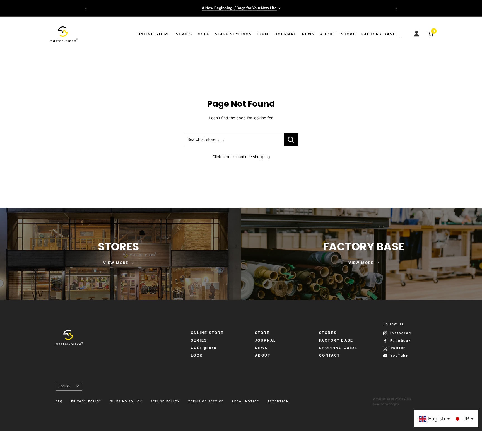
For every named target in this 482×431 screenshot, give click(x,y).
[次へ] (396, 8)
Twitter (398, 348)
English (64, 386)
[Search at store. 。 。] (291, 139)
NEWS (308, 34)
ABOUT (328, 34)
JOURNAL (286, 34)
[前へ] (86, 8)
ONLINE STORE (154, 34)
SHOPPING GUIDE (338, 348)
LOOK (263, 34)
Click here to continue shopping (241, 156)
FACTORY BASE (379, 34)
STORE (348, 34)
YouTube (399, 355)
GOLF (203, 34)
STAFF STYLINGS (233, 34)
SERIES (184, 34)
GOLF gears (203, 348)
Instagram (401, 333)
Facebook (400, 341)
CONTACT (329, 355)
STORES (328, 333)
